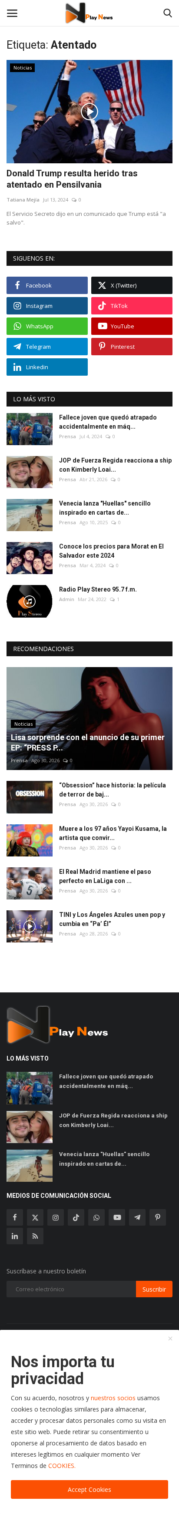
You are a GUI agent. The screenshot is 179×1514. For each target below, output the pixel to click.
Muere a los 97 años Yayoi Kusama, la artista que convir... (113, 833)
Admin (66, 599)
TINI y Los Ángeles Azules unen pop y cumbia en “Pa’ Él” (112, 919)
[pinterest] (157, 1217)
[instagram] (55, 1217)
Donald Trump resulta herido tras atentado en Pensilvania (72, 179)
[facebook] (15, 1217)
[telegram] (137, 1217)
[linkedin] (15, 1236)
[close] (170, 1339)
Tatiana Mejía (23, 199)
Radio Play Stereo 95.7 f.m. (98, 589)
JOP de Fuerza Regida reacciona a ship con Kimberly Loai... (115, 465)
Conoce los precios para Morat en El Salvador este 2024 (111, 551)
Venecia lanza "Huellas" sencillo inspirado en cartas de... (105, 508)
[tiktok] (76, 1217)
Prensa (67, 436)
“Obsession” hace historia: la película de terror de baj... (112, 790)
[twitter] (35, 1217)
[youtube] (117, 1217)
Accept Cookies (89, 1489)
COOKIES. (62, 1465)
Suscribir (154, 1289)
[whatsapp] (96, 1217)
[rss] (35, 1236)
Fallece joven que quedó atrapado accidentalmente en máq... (108, 422)
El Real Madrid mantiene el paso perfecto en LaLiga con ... (105, 876)
